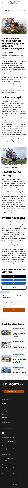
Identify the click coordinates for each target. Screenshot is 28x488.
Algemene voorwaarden (14, 481)
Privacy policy (14, 484)
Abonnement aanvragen (9, 428)
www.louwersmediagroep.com (12, 474)
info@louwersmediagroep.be (12, 468)
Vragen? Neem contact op (13, 391)
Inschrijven (14, 310)
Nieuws (4, 403)
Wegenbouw (5, 411)
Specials (3, 52)
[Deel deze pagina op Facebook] (13, 280)
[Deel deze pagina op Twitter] (13, 276)
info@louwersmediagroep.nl (11, 449)
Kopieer (14, 287)
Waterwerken (6, 406)
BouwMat (4, 409)
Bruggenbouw (6, 414)
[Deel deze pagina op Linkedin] (13, 283)
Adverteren (5, 426)
